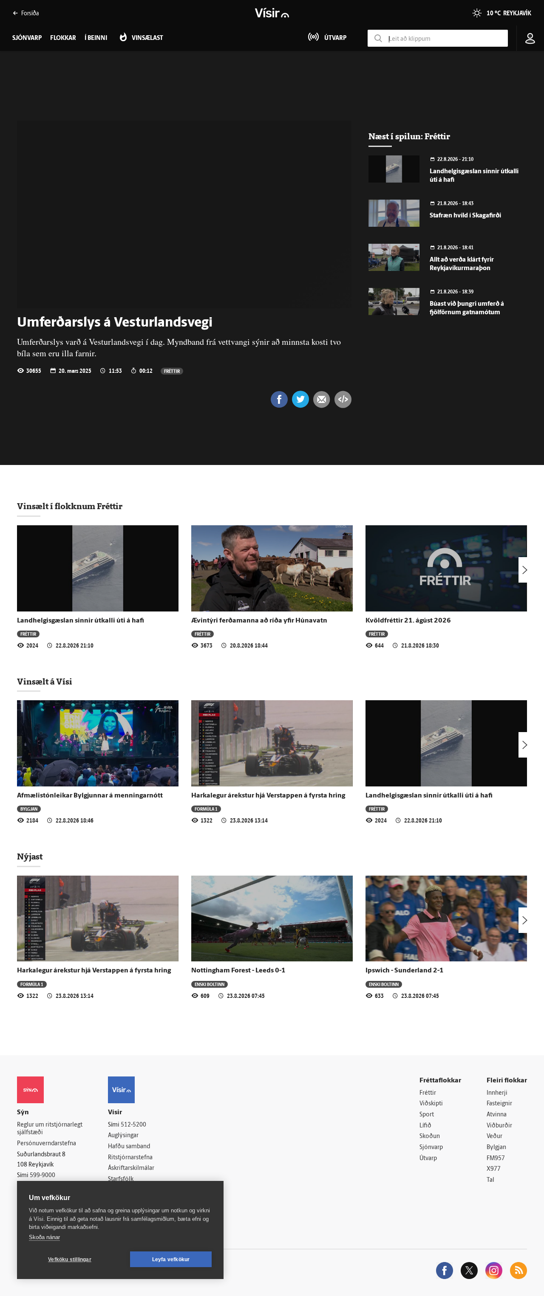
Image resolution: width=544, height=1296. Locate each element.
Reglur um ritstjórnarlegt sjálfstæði (49, 1129)
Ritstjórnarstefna (130, 1158)
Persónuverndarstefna (46, 1144)
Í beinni (96, 38)
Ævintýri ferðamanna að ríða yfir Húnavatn (259, 620)
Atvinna (497, 1115)
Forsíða (30, 12)
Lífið (425, 1126)
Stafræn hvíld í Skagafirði (465, 216)
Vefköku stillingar (69, 1259)
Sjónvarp (431, 1147)
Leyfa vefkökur (171, 1259)
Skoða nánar (44, 1237)
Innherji (497, 1093)
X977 (494, 1169)
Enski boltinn (209, 984)
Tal (490, 1180)
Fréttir (172, 371)
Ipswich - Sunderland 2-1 (405, 970)
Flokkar (63, 38)
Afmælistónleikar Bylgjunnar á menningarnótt (90, 795)
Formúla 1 (206, 808)
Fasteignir (499, 1104)
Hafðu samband (129, 1147)
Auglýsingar (123, 1136)
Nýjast (29, 856)
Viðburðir (499, 1126)
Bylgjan (28, 808)
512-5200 (133, 1125)
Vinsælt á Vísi (44, 681)
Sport (426, 1115)
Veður (494, 1136)
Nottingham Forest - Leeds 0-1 (238, 970)
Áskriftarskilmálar (131, 1168)
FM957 (496, 1158)
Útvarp (428, 1158)
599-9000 (42, 1175)
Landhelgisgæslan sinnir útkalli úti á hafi (80, 620)
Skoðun (429, 1136)
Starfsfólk (120, 1179)
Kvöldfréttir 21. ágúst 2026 (408, 620)
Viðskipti (431, 1104)
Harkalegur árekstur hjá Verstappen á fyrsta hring (268, 795)
